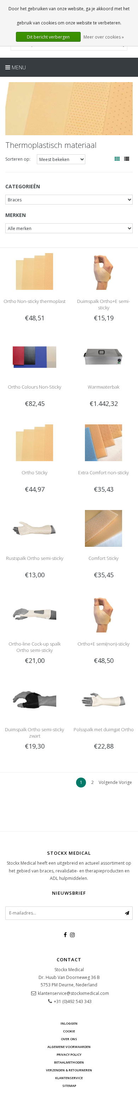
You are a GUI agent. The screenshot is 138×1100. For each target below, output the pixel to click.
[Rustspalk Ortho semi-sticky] (34, 528)
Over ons (69, 1039)
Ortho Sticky (34, 472)
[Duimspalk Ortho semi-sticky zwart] (34, 699)
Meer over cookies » (104, 37)
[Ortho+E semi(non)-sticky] (103, 614)
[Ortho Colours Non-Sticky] (34, 357)
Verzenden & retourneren (69, 1070)
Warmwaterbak (103, 387)
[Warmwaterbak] (103, 357)
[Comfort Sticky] (103, 528)
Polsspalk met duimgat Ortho (104, 729)
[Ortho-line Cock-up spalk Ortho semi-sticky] (34, 614)
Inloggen (69, 1023)
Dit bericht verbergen (48, 37)
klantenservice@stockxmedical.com (73, 993)
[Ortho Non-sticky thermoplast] (34, 271)
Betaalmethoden (69, 1062)
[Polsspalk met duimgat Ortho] (103, 699)
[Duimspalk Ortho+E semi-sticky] (103, 271)
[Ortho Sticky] (34, 442)
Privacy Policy (69, 1054)
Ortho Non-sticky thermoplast (34, 301)
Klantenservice (69, 1078)
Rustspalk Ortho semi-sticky (34, 558)
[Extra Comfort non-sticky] (103, 442)
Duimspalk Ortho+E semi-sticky (103, 304)
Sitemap (69, 1085)
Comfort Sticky (103, 558)
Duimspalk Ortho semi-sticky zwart (34, 732)
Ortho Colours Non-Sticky (34, 387)
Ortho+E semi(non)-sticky (103, 644)
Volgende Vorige (115, 782)
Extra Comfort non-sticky (103, 472)
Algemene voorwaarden (69, 1046)
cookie (69, 1031)
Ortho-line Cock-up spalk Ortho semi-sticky (34, 647)
